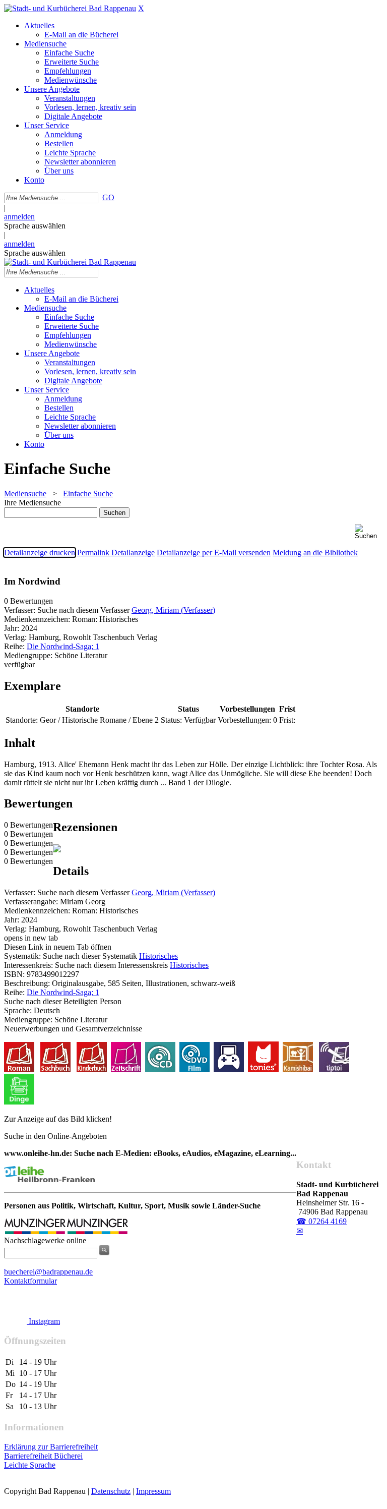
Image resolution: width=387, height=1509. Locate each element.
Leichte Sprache (29, 1465)
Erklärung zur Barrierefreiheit (51, 1446)
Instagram (43, 1321)
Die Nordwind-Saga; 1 (63, 646)
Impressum (153, 1491)
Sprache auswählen (35, 225)
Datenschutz (111, 1491)
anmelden (19, 216)
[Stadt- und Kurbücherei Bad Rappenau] (70, 8)
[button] (369, 532)
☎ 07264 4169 (321, 1221)
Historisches (158, 956)
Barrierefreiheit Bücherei (43, 1456)
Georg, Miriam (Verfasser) (173, 610)
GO (108, 197)
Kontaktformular (30, 1280)
